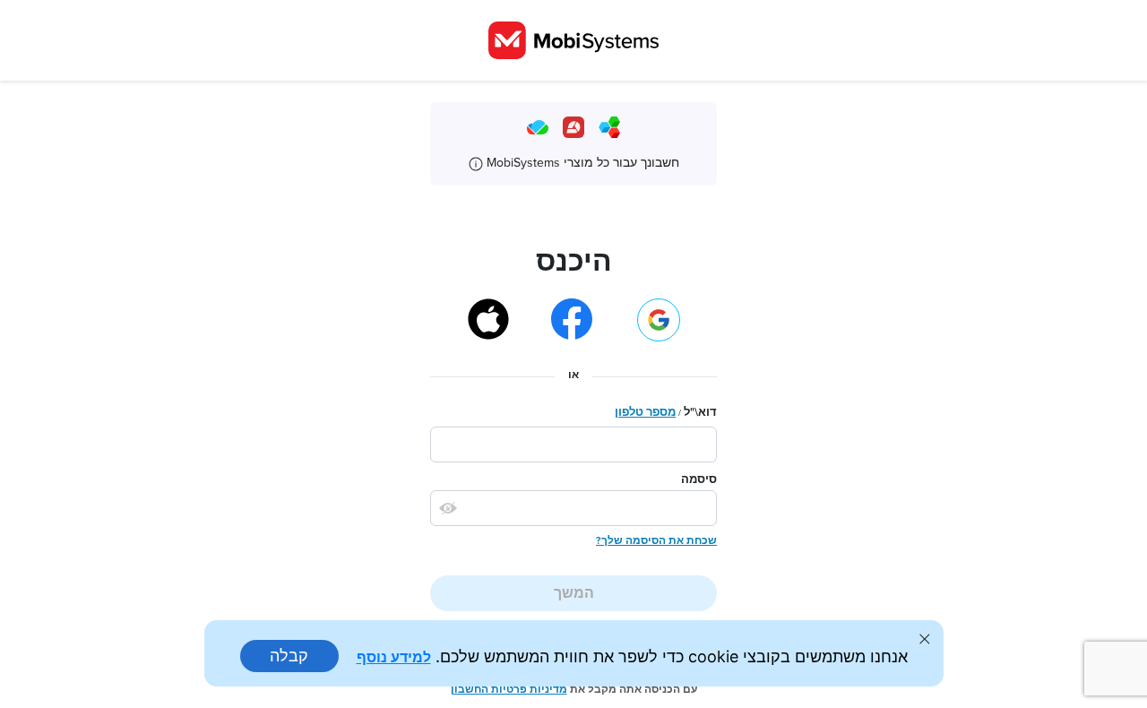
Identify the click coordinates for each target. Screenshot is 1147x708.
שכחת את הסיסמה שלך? (656, 540)
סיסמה (699, 479)
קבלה (289, 655)
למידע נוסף (394, 657)
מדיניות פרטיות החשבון (509, 689)
